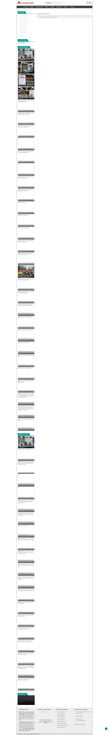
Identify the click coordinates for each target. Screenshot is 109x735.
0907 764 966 (89, 3)
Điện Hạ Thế (20, 733)
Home (20, 9)
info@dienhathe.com (82, 720)
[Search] (81, 3)
